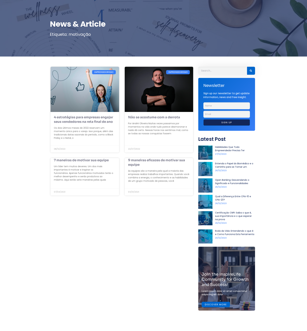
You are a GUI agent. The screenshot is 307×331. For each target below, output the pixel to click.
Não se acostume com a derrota (154, 117)
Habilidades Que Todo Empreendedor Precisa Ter (230, 148)
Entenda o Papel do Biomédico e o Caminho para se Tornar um (234, 165)
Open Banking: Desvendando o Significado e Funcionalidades (232, 181)
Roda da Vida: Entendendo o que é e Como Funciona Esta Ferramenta (234, 232)
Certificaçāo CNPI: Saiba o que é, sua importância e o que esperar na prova (233, 216)
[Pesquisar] (251, 71)
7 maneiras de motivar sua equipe (81, 160)
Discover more (216, 304)
